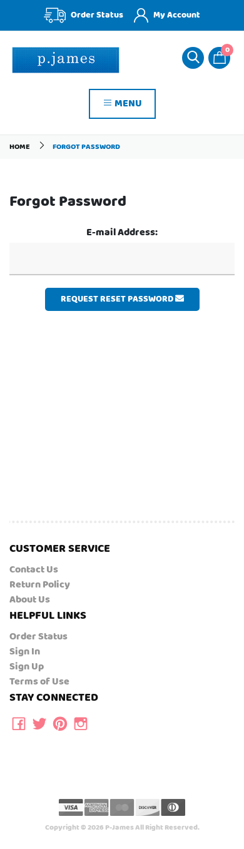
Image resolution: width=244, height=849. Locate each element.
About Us (29, 600)
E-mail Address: (122, 232)
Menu (127, 103)
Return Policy (39, 585)
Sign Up (26, 667)
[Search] (193, 58)
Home (19, 146)
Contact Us (33, 570)
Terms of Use (39, 682)
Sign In (24, 652)
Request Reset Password (118, 299)
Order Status (38, 637)
